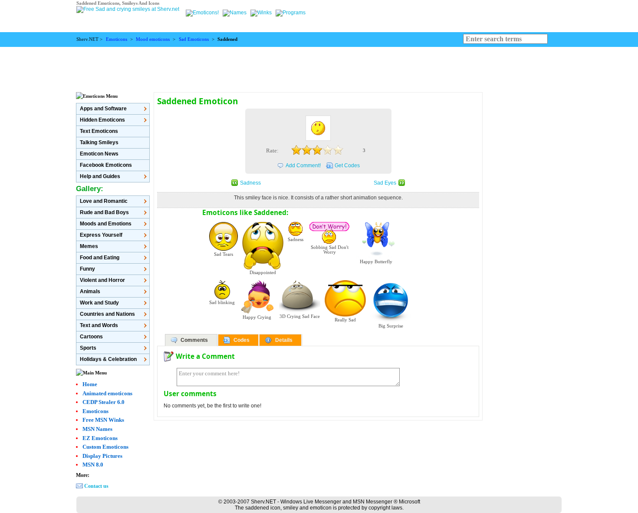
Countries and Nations (107, 314)
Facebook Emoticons (106, 165)
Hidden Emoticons (102, 120)
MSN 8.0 (92, 464)
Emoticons (116, 39)
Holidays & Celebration (108, 359)
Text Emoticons (99, 131)
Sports (88, 348)
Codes (241, 340)
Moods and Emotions (106, 224)
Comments (194, 340)
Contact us (96, 486)
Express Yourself (101, 235)
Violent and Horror (102, 280)
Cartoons (91, 337)
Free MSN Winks (103, 420)
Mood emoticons (153, 39)
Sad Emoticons (194, 39)
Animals (90, 291)
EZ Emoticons (100, 438)
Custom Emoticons (105, 446)
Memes (89, 246)
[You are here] (202, 13)
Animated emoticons (107, 393)
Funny (87, 269)
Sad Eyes (385, 183)
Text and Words (99, 325)
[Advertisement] (319, 66)
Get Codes (347, 165)
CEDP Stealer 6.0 (103, 402)
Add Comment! (303, 165)
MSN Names (97, 429)
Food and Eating (99, 258)
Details (284, 340)
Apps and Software (103, 109)
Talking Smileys (99, 142)
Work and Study (99, 303)
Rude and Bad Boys (104, 212)
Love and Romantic (104, 201)
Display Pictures (102, 456)
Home (89, 384)
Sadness (250, 183)
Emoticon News (99, 154)
